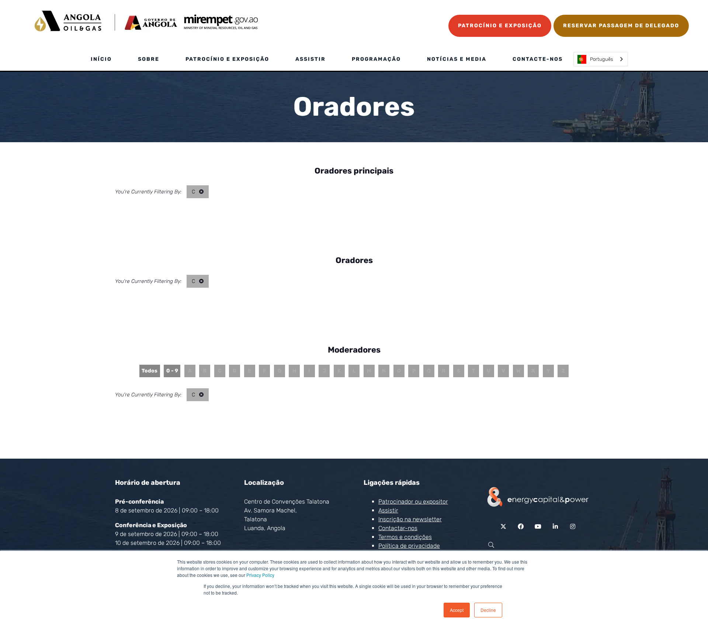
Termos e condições (405, 536)
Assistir (310, 59)
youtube (538, 527)
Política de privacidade (409, 545)
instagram (573, 527)
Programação (376, 59)
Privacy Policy (260, 575)
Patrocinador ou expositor (413, 501)
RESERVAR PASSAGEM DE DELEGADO (621, 25)
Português (601, 59)
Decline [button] (488, 610)
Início (101, 59)
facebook (521, 527)
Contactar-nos (397, 528)
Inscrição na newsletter (410, 519)
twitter (503, 527)
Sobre (148, 59)
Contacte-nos (538, 59)
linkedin (555, 527)
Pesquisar (491, 545)
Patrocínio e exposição (227, 59)
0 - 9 (172, 371)
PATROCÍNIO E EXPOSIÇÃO (500, 25)
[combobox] (600, 59)
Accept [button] (457, 610)
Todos (149, 371)
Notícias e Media (456, 59)
